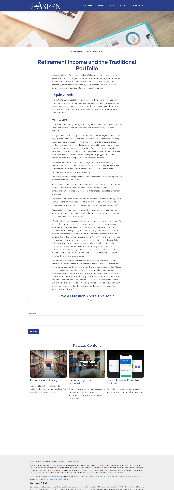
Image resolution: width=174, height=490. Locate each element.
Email (90, 300)
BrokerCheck (76, 461)
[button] (86, 6)
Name (30, 300)
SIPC (123, 487)
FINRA (119, 487)
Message (32, 313)
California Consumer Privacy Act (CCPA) (97, 476)
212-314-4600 (105, 487)
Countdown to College (44, 380)
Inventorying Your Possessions (80, 381)
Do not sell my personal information (55, 479)
